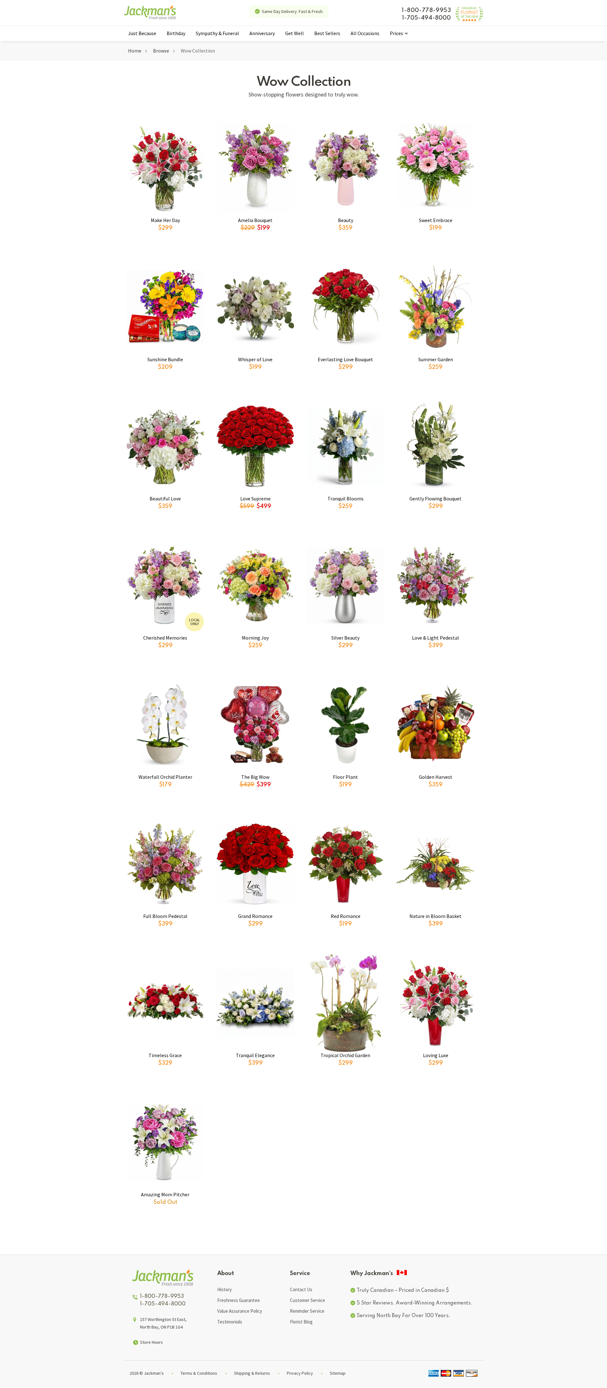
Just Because (142, 33)
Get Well (294, 33)
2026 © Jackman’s (147, 1373)
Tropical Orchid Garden (345, 1055)
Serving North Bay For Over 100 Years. (403, 1315)
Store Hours (151, 1342)
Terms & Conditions (199, 1373)
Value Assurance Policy (239, 1311)
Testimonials (229, 1322)
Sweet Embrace (435, 220)
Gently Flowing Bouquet (435, 498)
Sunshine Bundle (165, 359)
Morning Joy (255, 638)
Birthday (176, 33)
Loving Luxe (435, 1055)
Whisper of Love (255, 359)
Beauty (345, 220)
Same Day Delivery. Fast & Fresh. (292, 11)
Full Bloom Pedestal (165, 916)
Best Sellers (327, 33)
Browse (161, 50)
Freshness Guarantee (238, 1300)
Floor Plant (345, 777)
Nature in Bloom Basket (435, 916)
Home (134, 50)
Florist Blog (301, 1322)
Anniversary (262, 33)
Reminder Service (307, 1311)
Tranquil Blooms (346, 498)
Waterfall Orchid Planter (165, 777)
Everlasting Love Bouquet (345, 359)
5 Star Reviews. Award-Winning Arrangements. (414, 1303)
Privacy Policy (300, 1373)
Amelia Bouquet (255, 220)
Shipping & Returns (252, 1373)
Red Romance (345, 916)
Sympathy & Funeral (217, 33)
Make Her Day (165, 220)
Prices (396, 33)
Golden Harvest (435, 777)
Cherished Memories (165, 638)
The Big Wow (255, 777)
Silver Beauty (345, 638)
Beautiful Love (165, 498)
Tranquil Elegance (255, 1055)
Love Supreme (255, 498)
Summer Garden (435, 359)
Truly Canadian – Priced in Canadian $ (403, 1290)
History (224, 1289)
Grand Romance (255, 916)
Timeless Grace (165, 1055)
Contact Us (301, 1289)
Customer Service (307, 1300)
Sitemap (338, 1373)
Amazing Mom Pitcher (165, 1194)
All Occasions (365, 33)
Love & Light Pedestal (435, 638)
